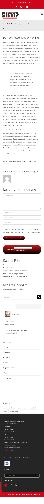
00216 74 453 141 (9, 437)
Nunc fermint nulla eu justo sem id (15, 277)
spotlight (31, 408)
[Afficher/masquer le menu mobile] (42, 14)
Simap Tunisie (21, 494)
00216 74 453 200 (9, 439)
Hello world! (7, 268)
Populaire (9, 307)
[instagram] (11, 485)
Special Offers (16, 161)
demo (19, 408)
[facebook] (5, 485)
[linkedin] (16, 485)
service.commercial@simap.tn (22, 2)
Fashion (5, 161)
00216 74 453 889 (9, 432)
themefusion (14, 411)
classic (13, 408)
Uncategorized (9, 378)
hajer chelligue (31, 171)
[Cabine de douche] (7, 312)
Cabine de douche (9, 265)
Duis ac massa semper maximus (14, 274)
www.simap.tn (11, 450)
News (10, 161)
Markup (7, 357)
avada (6, 408)
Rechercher (10, 249)
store (5, 411)
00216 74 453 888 (9, 429)
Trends (24, 161)
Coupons (7, 347)
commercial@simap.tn (10, 445)
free (25, 408)
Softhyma (37, 494)
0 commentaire (31, 161)
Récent (22, 307)
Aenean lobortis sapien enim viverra (15, 271)
